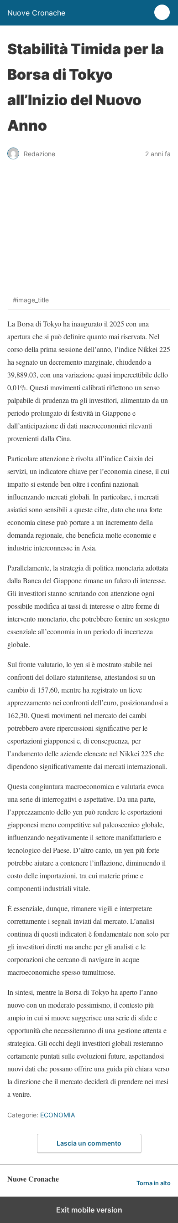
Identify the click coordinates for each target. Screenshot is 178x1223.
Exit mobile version (89, 1209)
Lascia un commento (89, 1143)
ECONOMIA (57, 1115)
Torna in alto (153, 1183)
